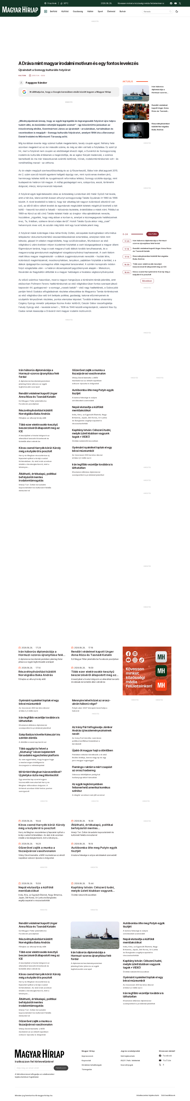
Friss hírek (52, 3)
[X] (180, 3)
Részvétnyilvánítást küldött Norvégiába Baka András (161, 126)
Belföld (53, 11)
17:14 (127, 257)
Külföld (64, 11)
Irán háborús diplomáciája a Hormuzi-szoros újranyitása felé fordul (159, 92)
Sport (100, 11)
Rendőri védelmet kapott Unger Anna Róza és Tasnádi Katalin (160, 109)
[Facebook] (171, 3)
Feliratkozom (61, 1068)
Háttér (90, 11)
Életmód (111, 11)
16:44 (126, 272)
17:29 (126, 241)
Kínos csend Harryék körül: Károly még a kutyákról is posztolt (151, 273)
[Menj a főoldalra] (20, 9)
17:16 (127, 249)
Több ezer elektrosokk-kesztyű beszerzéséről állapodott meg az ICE (149, 265)
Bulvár (123, 11)
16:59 (126, 264)
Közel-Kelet (133, 98)
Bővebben (147, 281)
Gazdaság (78, 11)
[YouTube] (175, 3)
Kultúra (153, 234)
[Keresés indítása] (170, 11)
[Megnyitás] (45, 11)
